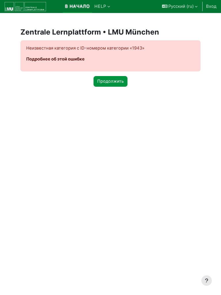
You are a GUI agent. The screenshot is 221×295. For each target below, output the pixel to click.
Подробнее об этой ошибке (55, 59)
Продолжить (110, 81)
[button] (179, 6)
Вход (211, 6)
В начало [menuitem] (77, 6)
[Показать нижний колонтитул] (206, 280)
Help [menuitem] (100, 6)
